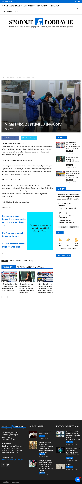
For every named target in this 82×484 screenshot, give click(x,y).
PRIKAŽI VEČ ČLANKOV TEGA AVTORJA (30, 267)
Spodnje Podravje (11, 6)
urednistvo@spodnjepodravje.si (12, 459)
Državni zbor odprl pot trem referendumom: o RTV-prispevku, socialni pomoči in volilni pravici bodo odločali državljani (45, 288)
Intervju (55, 6)
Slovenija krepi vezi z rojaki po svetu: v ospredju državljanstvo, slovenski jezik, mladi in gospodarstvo (26, 288)
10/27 (68, 245)
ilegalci (12, 260)
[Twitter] (79, 1)
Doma (3, 78)
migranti (18, 260)
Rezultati (73, 227)
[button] (78, 8)
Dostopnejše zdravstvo (67, 213)
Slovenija (42, 6)
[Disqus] (27, 332)
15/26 (60, 244)
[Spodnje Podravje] (41, 23)
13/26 (76, 244)
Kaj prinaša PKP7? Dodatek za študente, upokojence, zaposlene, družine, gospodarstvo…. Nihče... (73, 435)
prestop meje (28, 260)
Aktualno (28, 6)
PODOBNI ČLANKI (8, 267)
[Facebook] (75, 1)
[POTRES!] (60, 466)
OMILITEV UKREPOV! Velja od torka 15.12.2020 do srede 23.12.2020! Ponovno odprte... (73, 452)
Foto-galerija (9, 11)
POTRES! (69, 464)
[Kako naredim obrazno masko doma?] (33, 434)
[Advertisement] (41, 47)
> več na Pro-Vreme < (68, 248)
